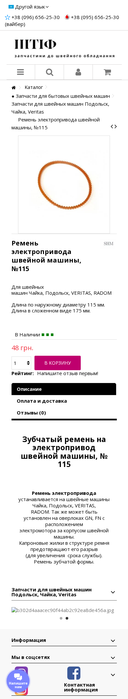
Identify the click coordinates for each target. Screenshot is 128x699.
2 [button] (67, 618)
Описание (29, 389)
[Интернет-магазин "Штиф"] (64, 47)
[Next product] (116, 126)
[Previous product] (112, 126)
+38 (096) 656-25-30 (35, 17)
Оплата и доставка (42, 400)
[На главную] (13, 88)
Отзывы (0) (31, 412)
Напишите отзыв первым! (67, 373)
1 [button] (61, 618)
